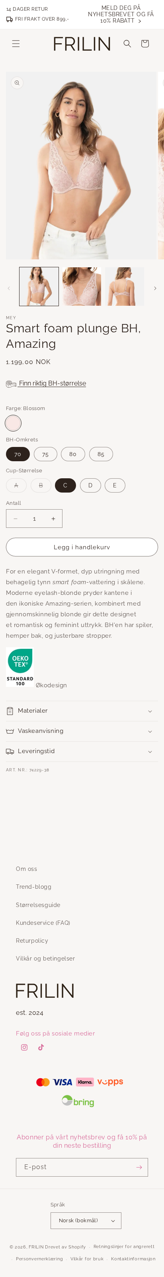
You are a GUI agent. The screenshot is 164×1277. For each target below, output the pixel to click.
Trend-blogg (34, 887)
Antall (13, 503)
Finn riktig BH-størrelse (52, 383)
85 (101, 454)
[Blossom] (13, 423)
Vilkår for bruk (87, 1259)
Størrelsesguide (38, 905)
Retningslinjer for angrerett (124, 1246)
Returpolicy (32, 941)
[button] (16, 43)
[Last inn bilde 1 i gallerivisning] (39, 286)
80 (73, 454)
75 (45, 454)
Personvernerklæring (39, 1259)
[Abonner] (139, 1167)
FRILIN (36, 1247)
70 (17, 454)
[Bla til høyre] (155, 288)
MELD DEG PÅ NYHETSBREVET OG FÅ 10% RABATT (121, 14)
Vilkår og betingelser (45, 958)
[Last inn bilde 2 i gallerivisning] (82, 286)
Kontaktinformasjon (133, 1259)
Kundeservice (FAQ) (43, 923)
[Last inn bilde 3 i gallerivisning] (124, 286)
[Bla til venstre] (9, 288)
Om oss (26, 869)
